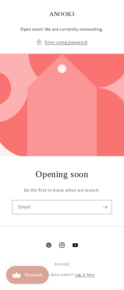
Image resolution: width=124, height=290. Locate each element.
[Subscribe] (105, 207)
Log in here (85, 274)
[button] (62, 42)
